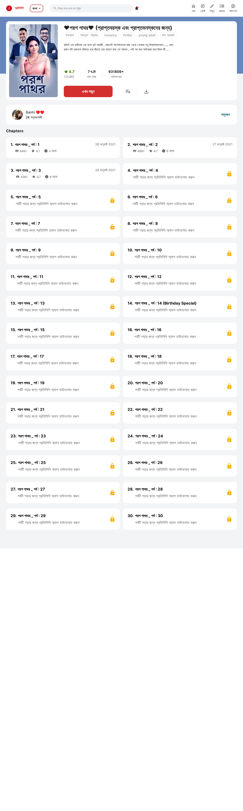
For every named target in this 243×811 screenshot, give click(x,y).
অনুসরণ (225, 115)
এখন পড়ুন (88, 91)
